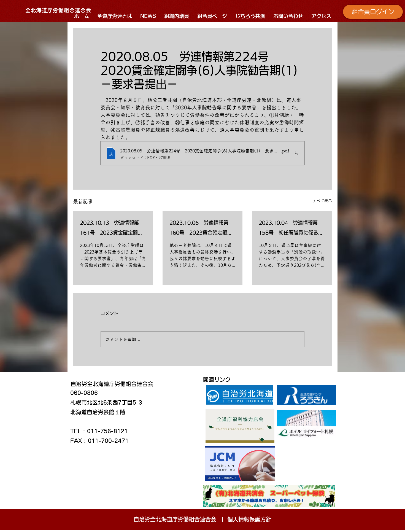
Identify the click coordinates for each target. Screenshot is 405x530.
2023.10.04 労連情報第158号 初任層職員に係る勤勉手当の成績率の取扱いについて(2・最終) (291, 229)
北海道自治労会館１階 (97, 412)
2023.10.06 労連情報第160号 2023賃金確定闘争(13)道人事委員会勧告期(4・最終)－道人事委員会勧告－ (202, 229)
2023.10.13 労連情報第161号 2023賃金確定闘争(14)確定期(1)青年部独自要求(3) (111, 229)
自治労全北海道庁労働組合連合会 (112, 384)
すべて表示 (322, 201)
